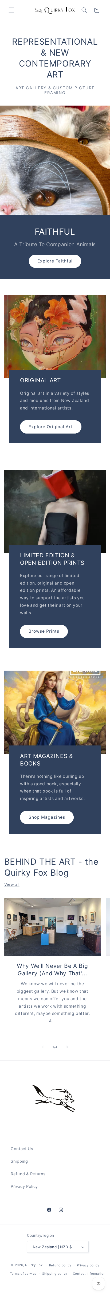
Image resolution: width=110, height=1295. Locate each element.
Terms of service (23, 1273)
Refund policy (60, 1265)
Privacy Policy (24, 1186)
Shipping (19, 1161)
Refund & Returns (28, 1174)
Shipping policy (54, 1273)
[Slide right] (67, 1047)
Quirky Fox (33, 1265)
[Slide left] (43, 1047)
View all (11, 884)
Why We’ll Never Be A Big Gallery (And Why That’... (52, 970)
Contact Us (22, 1148)
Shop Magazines (46, 816)
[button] (11, 10)
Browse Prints (43, 631)
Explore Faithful (55, 261)
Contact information (89, 1273)
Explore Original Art (50, 426)
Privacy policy (88, 1265)
